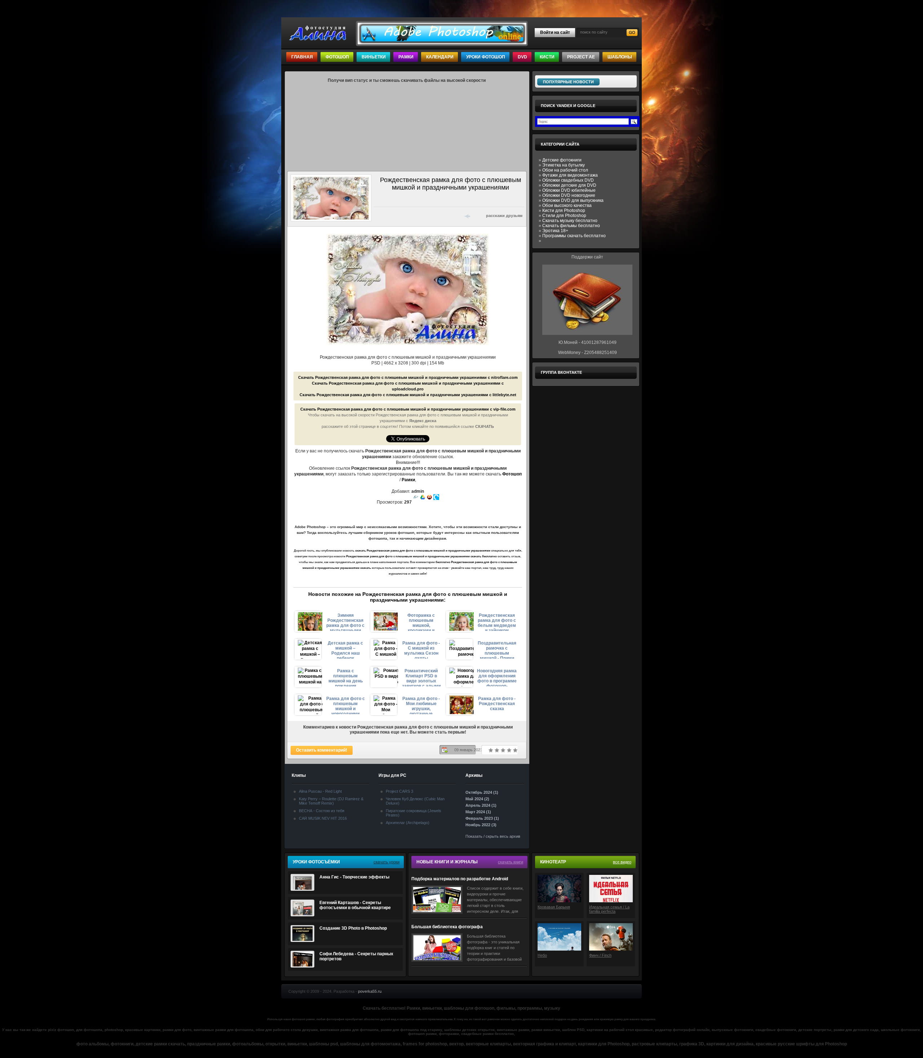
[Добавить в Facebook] (388, 215)
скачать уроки (386, 862)
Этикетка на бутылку (563, 165)
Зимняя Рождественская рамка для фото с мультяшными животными (345, 622)
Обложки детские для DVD (569, 185)
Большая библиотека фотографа (447, 926)
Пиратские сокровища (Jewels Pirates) (413, 813)
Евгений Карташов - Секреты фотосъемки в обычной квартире (355, 905)
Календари (440, 56)
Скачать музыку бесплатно (569, 220)
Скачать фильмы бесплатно (571, 225)
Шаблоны (620, 56)
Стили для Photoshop (564, 215)
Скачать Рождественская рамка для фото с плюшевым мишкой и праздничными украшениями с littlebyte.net (408, 395)
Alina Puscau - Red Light (320, 791)
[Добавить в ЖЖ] (444, 215)
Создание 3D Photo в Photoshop (353, 928)
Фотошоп (337, 56)
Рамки (406, 56)
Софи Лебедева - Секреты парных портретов (356, 956)
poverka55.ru (369, 991)
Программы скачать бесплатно (574, 235)
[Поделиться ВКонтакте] (378, 215)
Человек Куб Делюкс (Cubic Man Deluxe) (415, 801)
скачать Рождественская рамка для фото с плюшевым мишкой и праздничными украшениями (422, 550)
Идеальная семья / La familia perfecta (609, 909)
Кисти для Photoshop (563, 210)
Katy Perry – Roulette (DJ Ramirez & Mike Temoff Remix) (331, 801)
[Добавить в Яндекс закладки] (416, 215)
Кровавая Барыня (554, 907)
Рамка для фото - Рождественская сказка (497, 703)
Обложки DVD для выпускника (573, 200)
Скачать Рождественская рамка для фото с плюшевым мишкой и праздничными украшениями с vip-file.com (408, 409)
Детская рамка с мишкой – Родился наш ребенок (345, 650)
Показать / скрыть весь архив (492, 836)
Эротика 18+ (555, 230)
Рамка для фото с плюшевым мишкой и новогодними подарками (345, 705)
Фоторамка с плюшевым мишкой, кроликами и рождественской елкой (421, 622)
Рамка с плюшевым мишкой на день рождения (345, 677)
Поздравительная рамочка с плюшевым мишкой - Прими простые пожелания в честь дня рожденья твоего (497, 650)
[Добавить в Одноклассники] (434, 215)
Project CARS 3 (399, 791)
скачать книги (510, 862)
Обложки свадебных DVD (568, 180)
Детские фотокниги (562, 160)
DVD (522, 56)
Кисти (547, 56)
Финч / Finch (600, 955)
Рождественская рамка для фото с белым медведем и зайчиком (497, 622)
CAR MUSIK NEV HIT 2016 (323, 818)
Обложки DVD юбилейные (569, 190)
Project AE (581, 56)
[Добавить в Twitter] (397, 215)
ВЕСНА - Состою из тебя (321, 811)
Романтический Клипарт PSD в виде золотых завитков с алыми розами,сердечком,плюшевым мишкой (421, 677)
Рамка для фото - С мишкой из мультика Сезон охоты (421, 650)
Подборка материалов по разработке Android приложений (459, 879)
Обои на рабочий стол (565, 170)
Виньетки (374, 56)
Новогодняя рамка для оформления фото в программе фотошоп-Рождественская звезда (497, 677)
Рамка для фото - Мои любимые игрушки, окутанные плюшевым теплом (421, 705)
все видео (622, 862)
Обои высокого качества (567, 205)
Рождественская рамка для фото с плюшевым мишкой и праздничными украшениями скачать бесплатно (421, 556)
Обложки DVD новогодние (568, 195)
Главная (302, 56)
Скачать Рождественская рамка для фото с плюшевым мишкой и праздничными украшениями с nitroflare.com (408, 377)
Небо (542, 955)
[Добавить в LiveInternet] (406, 215)
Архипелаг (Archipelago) (407, 822)
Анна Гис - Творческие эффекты (354, 877)
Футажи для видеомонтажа (570, 175)
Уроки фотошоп (485, 56)
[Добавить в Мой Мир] (425, 215)
